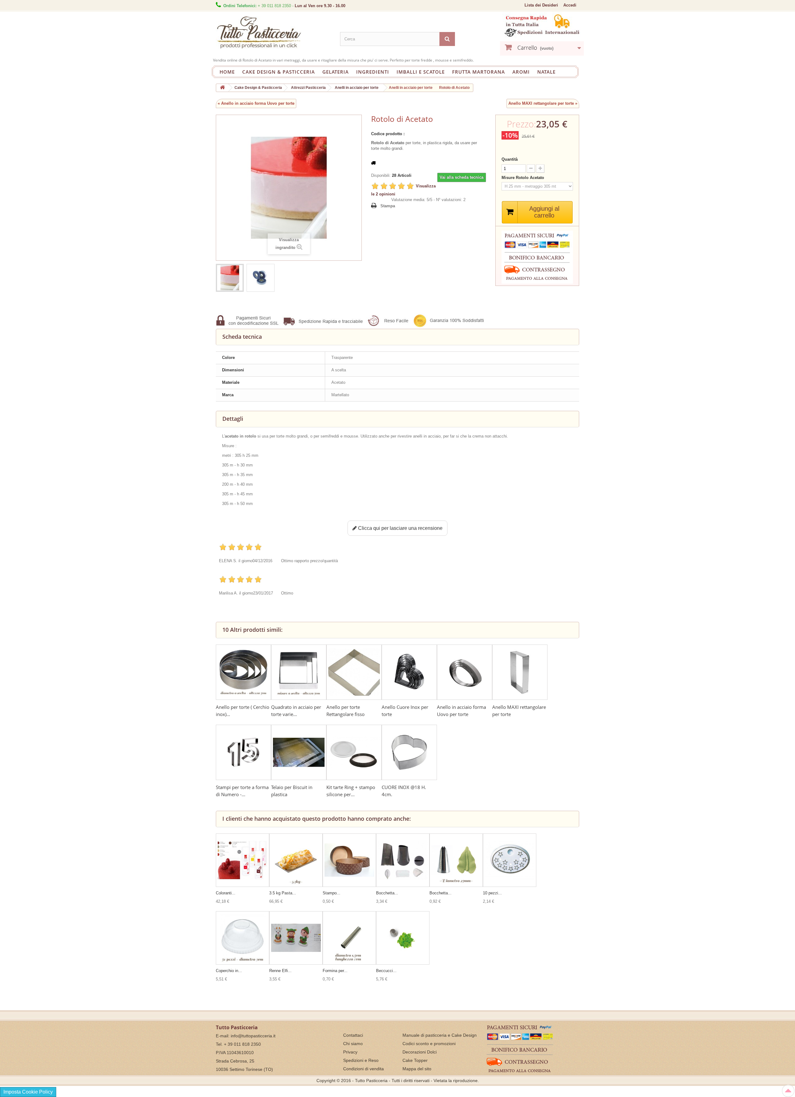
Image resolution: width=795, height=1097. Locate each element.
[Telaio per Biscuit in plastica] (298, 752)
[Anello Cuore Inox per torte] (409, 672)
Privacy (350, 1051)
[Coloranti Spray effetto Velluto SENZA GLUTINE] (242, 860)
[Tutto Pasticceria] (273, 32)
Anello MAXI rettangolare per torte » (542, 103)
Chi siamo (353, 1043)
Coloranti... (225, 893)
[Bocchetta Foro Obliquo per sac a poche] (402, 860)
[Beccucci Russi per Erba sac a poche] (402, 938)
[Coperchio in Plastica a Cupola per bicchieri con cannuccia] (242, 938)
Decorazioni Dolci (419, 1051)
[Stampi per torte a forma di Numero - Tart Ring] (243, 752)
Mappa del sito (416, 1068)
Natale (546, 72)
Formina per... (335, 970)
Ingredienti (372, 72)
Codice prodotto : (388, 133)
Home (227, 72)
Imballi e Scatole (421, 72)
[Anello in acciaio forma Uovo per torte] (464, 672)
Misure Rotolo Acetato (523, 177)
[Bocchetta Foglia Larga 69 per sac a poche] (456, 860)
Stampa (387, 206)
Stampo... (331, 893)
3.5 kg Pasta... (282, 893)
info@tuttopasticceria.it (253, 1035)
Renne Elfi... (280, 970)
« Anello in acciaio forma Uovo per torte (256, 103)
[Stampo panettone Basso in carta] (349, 860)
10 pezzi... (492, 893)
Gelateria (335, 72)
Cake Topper (415, 1060)
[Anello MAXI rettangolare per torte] (519, 672)
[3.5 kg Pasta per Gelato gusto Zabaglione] (296, 860)
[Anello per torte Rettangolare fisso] (354, 672)
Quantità (510, 159)
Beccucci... (386, 970)
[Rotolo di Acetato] (229, 277)
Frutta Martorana (478, 72)
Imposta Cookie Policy (28, 1092)
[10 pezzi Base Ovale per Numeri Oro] (509, 860)
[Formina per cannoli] (349, 938)
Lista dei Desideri (541, 5)
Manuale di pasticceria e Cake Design (439, 1035)
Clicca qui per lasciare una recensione (400, 528)
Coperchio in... (229, 970)
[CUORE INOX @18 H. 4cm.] (409, 752)
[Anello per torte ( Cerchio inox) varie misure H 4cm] (243, 672)
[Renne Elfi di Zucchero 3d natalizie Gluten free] (296, 938)
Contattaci (353, 1035)
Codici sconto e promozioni (429, 1043)
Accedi (569, 5)
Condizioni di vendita (363, 1068)
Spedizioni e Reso (361, 1060)
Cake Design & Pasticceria (278, 72)
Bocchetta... (387, 893)
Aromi (521, 72)
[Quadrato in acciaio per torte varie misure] (298, 672)
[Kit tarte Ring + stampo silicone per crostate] (354, 752)
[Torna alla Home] (222, 88)
